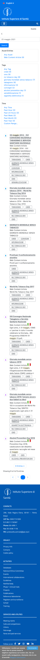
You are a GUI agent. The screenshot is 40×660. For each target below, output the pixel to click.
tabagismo (10, 82)
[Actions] (4, 3)
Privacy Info (7, 546)
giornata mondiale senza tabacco (19, 80)
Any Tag (7, 69)
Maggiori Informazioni (17, 657)
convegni (9, 88)
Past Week (10, 115)
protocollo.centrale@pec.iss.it (18, 531)
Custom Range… (11, 123)
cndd (7, 72)
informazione (11, 85)
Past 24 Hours (11, 113)
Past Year (9, 121)
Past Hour (9, 110)
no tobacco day (12, 77)
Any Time (8, 107)
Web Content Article (14, 57)
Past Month (10, 118)
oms (7, 74)
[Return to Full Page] (2, 33)
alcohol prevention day (15, 90)
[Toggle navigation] (4, 23)
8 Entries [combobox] (19, 466)
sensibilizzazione (12, 93)
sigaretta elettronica (14, 96)
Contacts (6, 549)
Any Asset (8, 55)
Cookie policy (8, 553)
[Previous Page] (12, 477)
